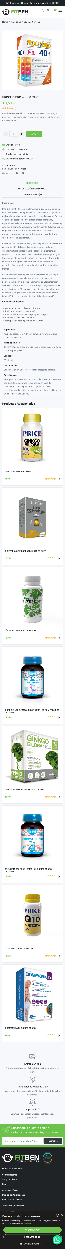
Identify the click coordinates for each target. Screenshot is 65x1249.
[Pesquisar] (42, 10)
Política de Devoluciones (13, 1195)
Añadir (34, 134)
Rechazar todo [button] (32, 1237)
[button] (32, 1244)
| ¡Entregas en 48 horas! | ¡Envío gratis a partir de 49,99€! (32, 3)
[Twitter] (23, 173)
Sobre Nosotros (9, 1175)
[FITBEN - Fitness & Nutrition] (15, 12)
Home (5, 22)
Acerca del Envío (10, 1190)
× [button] (61, 1215)
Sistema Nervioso (18, 169)
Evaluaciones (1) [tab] (32, 194)
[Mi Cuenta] (48, 11)
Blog (4, 1184)
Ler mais (28, 1223)
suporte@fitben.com (12, 1168)
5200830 (11, 165)
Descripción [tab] (32, 183)
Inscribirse (53, 1141)
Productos (16, 22)
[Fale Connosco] (57, 1240)
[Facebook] (17, 173)
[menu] (60, 10)
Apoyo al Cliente (9, 1179)
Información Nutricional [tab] (32, 188)
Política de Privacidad (12, 1199)
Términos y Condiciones (13, 1205)
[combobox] (57, 1215)
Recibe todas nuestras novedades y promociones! (34, 1132)
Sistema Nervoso (32, 22)
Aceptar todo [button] (32, 1230)
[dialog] (32, 1230)
